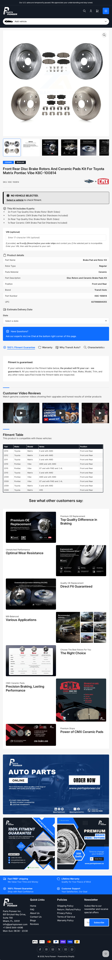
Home (33, 905)
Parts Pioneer (50, 956)
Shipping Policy (65, 905)
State (5, 315)
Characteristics (96, 347)
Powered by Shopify (66, 956)
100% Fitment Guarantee (21, 347)
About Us (35, 913)
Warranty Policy (65, 920)
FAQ (32, 909)
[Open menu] (106, 11)
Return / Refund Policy (69, 909)
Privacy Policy (64, 913)
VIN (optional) (13, 232)
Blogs (33, 920)
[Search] (84, 11)
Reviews (34, 924)
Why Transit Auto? (70, 347)
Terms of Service (66, 916)
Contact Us (36, 916)
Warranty (47, 347)
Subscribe (99, 922)
